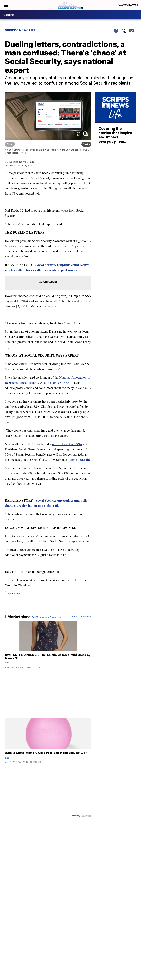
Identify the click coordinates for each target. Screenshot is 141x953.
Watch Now (127, 5)
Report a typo (13, 593)
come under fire (80, 459)
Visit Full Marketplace (80, 617)
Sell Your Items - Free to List (47, 617)
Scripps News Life (20, 30)
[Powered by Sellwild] (86, 816)
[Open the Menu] (6, 5)
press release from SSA (67, 444)
